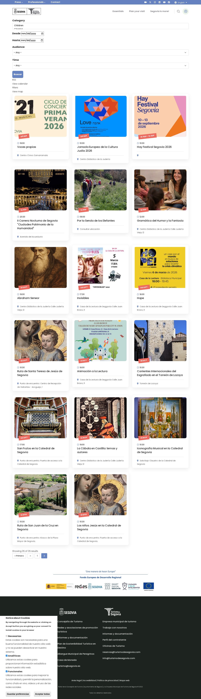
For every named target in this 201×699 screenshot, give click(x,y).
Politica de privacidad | (108, 680)
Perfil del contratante (114, 639)
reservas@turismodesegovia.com (121, 652)
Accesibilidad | (90, 680)
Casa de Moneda (67, 660)
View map (17, 91)
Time (15, 60)
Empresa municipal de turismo (119, 621)
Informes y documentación (118, 633)
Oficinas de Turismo (114, 646)
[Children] (100, 25)
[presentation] (145, 2)
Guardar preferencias (18, 694)
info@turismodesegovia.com (119, 658)
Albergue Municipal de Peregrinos (75, 653)
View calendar (20, 83)
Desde (16, 33)
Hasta (16, 40)
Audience (18, 47)
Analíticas (14, 655)
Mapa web (124, 680)
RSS (14, 79)
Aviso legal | (77, 680)
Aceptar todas (42, 694)
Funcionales (15, 671)
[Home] (23, 11)
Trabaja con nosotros (115, 627)
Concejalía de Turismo (70, 621)
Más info (39, 630)
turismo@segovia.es (68, 666)
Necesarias (14, 636)
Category (18, 20)
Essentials (118, 11)
